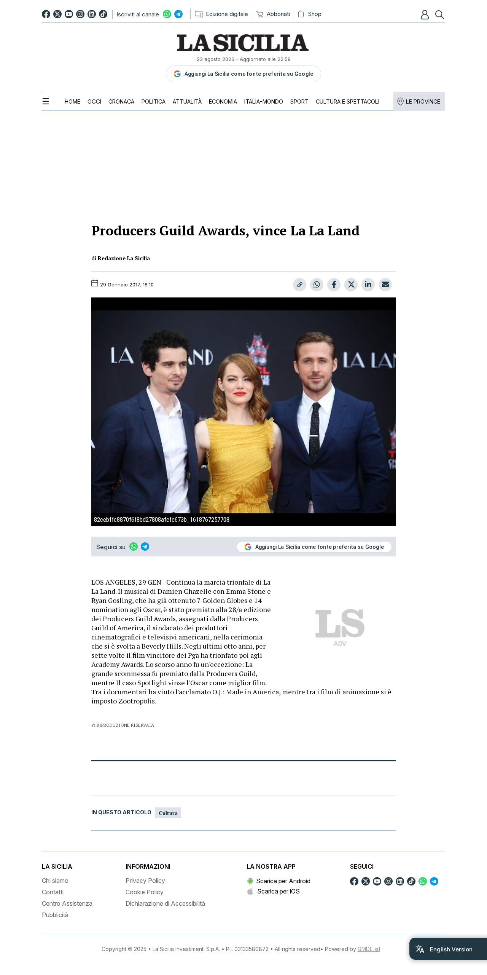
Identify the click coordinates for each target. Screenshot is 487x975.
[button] (425, 14)
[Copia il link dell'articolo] (299, 284)
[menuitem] (72, 101)
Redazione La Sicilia (124, 258)
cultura (168, 813)
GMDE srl (369, 949)
